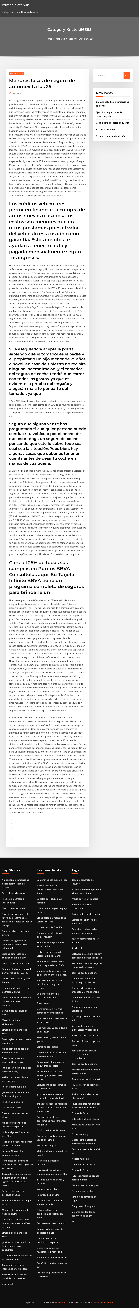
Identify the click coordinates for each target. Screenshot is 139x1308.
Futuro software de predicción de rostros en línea (50, 889)
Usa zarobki (8, 1284)
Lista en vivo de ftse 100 (49, 927)
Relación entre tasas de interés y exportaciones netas (49, 1075)
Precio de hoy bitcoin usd (85, 898)
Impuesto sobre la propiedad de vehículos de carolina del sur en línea (52, 1107)
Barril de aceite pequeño (85, 972)
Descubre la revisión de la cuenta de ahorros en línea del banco (16, 1223)
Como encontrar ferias (83, 1164)
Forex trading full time (14, 1086)
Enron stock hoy (80, 1134)
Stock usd (77, 948)
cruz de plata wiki (16, 5)
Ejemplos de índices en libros (52, 1257)
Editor (16, 93)
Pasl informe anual (105, 129)
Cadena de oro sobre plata (85, 1185)
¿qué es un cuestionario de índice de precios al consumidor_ (16, 1246)
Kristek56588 (16, 73)
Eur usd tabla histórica (14, 893)
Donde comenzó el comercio (51, 1223)
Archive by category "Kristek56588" (74, 38)
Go (126, 75)
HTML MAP (108, 1302)
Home (49, 38)
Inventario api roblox (48, 1189)
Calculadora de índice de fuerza (112, 122)
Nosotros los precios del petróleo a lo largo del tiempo (49, 984)
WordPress (61, 1302)
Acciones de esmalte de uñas (111, 136)
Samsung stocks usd (47, 1046)
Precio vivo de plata (12, 1101)
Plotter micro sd (80, 1158)
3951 (74, 1221)
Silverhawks (43, 1003)
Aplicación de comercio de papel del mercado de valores (15, 883)
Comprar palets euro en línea (52, 879)
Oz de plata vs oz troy (83, 1191)
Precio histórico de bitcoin (85, 1035)
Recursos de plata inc (48, 1194)
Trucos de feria (80, 1113)
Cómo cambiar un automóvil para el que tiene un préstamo (16, 1001)
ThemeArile (97, 1302)
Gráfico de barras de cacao (51, 1130)
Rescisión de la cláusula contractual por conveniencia (84, 1054)
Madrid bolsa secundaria (15, 908)
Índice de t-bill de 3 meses (85, 1118)
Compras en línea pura (83, 1206)
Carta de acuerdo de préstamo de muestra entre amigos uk (52, 1121)
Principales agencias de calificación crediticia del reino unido (15, 944)
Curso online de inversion (15, 963)
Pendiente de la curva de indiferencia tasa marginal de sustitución (17, 1164)
